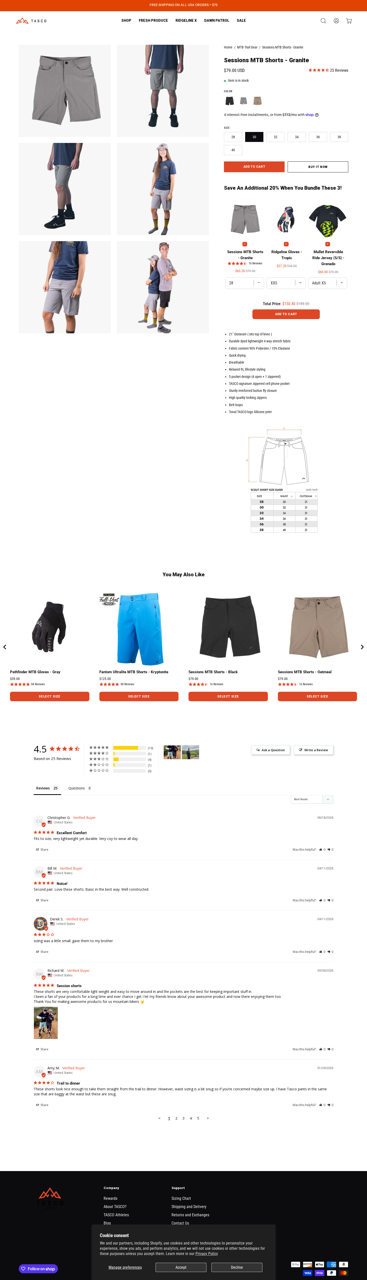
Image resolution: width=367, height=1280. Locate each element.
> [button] (208, 1118)
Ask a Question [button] (273, 750)
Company (111, 1188)
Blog (107, 1223)
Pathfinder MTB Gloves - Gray (35, 672)
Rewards (110, 1198)
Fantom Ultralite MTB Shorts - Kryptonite (133, 672)
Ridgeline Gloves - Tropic (286, 255)
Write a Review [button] (316, 750)
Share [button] (44, 849)
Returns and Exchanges (190, 1215)
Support (178, 1188)
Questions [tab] (76, 788)
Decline (237, 1267)
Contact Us (180, 1223)
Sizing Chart (181, 1198)
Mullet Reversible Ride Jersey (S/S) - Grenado (328, 258)
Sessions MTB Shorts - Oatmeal (305, 672)
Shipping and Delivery (189, 1206)
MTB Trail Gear (247, 47)
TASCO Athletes (116, 1215)
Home (228, 47)
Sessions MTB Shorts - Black (213, 672)
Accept (181, 1267)
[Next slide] (362, 647)
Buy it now (318, 167)
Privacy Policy (206, 1253)
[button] (153, 20)
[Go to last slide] (5, 647)
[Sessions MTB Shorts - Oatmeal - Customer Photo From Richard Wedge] (172, 752)
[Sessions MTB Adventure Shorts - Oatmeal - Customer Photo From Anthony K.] (190, 752)
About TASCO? (115, 1206)
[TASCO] (31, 20)
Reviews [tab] (43, 788)
